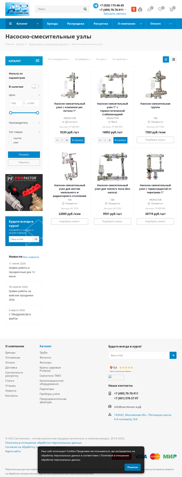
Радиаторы (47, 389)
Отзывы (10, 385)
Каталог (46, 346)
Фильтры (46, 362)
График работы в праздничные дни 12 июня (22, 272)
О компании (14, 346)
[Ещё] (171, 23)
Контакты (11, 395)
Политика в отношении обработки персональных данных (43, 442)
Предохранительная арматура (53, 400)
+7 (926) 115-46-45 (112, 5)
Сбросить (24, 162)
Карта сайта (12, 451)
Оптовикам (12, 357)
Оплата (10, 362)
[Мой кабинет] (140, 9)
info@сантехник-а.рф (127, 406)
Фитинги (45, 357)
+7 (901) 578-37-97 (126, 398)
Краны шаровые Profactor (50, 369)
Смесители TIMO (50, 375)
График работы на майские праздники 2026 (21, 295)
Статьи (9, 380)
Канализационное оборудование (51, 382)
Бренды (10, 352)
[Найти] (85, 9)
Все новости (31, 257)
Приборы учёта (50, 394)
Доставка (11, 367)
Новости (10, 390)
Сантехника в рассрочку (14, 374)
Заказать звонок (114, 14)
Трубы (44, 352)
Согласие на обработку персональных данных (35, 447)
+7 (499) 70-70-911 (111, 10)
